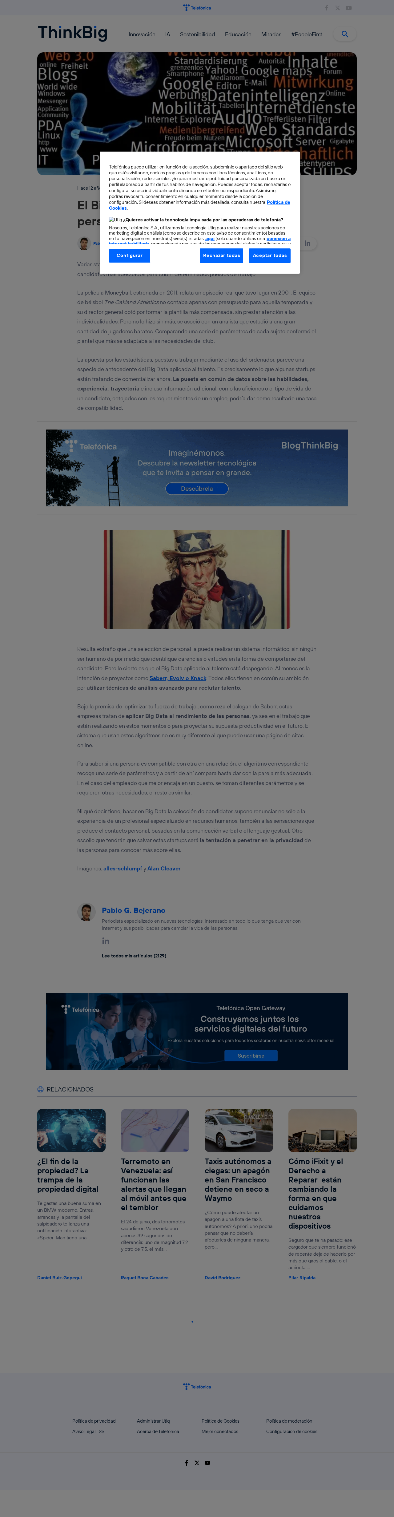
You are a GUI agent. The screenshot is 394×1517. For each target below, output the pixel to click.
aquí (210, 238)
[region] (200, 212)
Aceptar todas (270, 255)
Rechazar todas (221, 255)
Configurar (130, 255)
